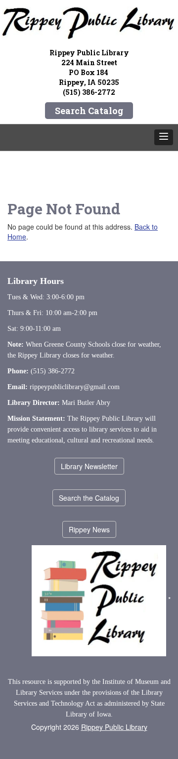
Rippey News (89, 529)
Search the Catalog (89, 498)
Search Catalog (89, 111)
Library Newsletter (89, 466)
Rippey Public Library (114, 727)
